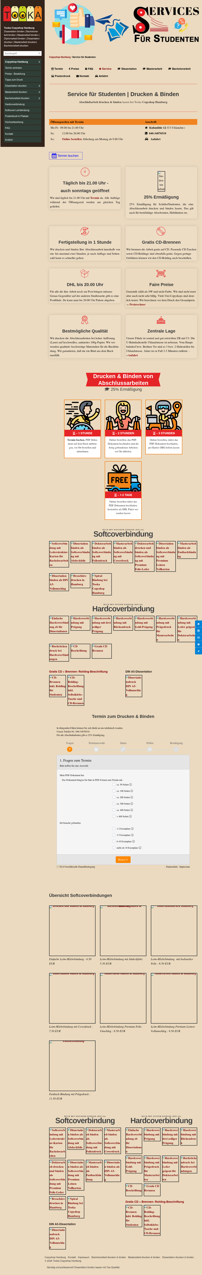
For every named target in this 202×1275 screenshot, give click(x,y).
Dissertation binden (84, 1267)
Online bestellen (72, 139)
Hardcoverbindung (15, 104)
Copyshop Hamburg (16, 61)
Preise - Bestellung (15, 73)
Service (106, 68)
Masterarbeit (154, 68)
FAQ (7, 128)
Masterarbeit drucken (16, 92)
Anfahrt (9, 139)
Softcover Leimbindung (17, 110)
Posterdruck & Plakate (16, 116)
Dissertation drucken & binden (178, 1257)
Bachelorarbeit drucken (17, 98)
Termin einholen (13, 67)
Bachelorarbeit (181, 68)
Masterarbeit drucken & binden (144, 1257)
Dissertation (129, 68)
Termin (58, 68)
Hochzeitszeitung (14, 122)
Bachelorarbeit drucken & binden (109, 1257)
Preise (74, 68)
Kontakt (9, 133)
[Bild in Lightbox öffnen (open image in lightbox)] (59, 554)
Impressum (83, 1257)
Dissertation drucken (16, 85)
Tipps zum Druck (14, 79)
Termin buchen (68, 156)
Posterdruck (62, 76)
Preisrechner (138, 304)
